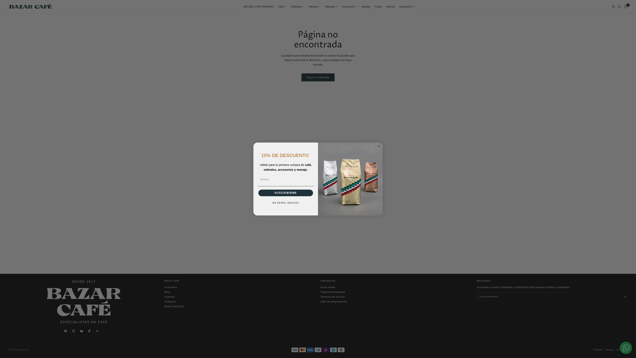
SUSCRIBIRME (285, 192)
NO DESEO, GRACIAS (286, 203)
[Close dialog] (379, 146)
